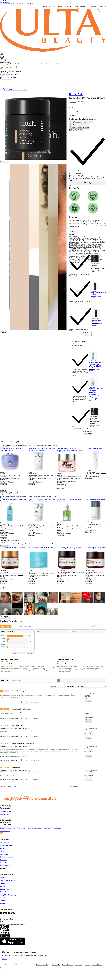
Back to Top (17, 786)
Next (78, 786)
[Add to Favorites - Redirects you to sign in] (70, 186)
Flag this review (34, 702)
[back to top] (1, 968)
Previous (72, 786)
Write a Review (27, 626)
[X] (1, 81)
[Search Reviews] (58, 680)
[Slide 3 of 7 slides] (23, 247)
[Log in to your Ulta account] (1, 69)
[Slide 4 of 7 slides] (32, 247)
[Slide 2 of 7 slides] (14, 247)
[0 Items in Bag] (53, 83)
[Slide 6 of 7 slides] (51, 247)
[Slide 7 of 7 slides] (61, 247)
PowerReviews (25, 621)
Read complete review (7, 674)
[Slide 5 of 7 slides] (42, 247)
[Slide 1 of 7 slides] (4, 247)
